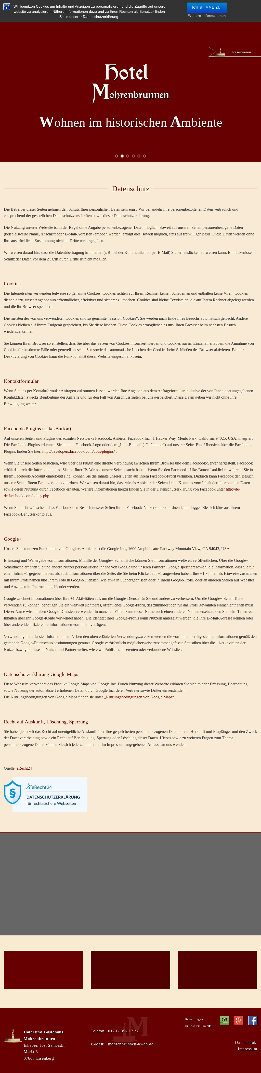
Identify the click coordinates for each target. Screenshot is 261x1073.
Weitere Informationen (207, 16)
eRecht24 (24, 768)
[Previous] (11, 102)
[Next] (249, 102)
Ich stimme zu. (207, 7)
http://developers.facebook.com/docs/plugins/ (78, 451)
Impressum (247, 1049)
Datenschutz (246, 1042)
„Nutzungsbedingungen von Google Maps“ (139, 697)
